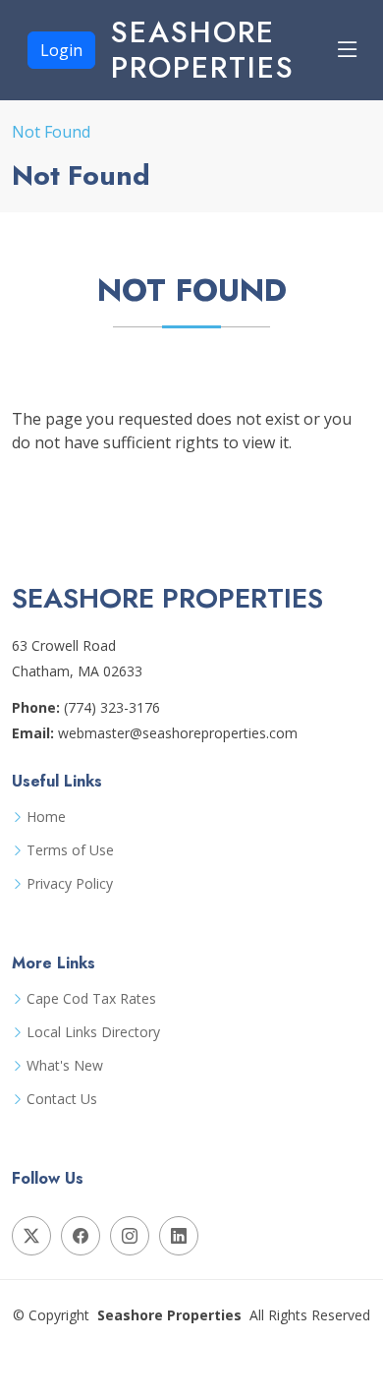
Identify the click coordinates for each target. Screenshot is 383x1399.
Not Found (51, 132)
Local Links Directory (93, 1032)
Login (61, 50)
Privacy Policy (70, 884)
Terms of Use (70, 850)
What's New (65, 1066)
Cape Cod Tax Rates (91, 999)
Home (46, 817)
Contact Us (62, 1099)
